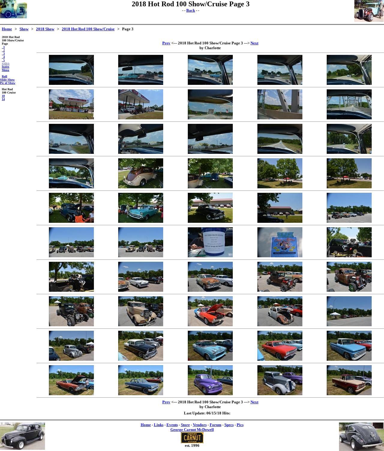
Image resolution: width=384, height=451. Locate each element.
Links (159, 425)
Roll (4, 76)
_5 (3, 60)
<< (3, 63)
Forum (215, 425)
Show (24, 29)
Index (5, 66)
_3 (3, 53)
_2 (3, 50)
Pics (240, 425)
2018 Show (45, 29)
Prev (166, 43)
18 (3, 95)
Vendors (200, 425)
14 (3, 99)
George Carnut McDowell (192, 429)
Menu (5, 70)
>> (8, 63)
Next (254, 43)
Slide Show (7, 79)
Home (7, 29)
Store (185, 425)
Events (172, 425)
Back (190, 10)
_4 (3, 56)
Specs (229, 425)
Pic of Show (7, 83)
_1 (3, 47)
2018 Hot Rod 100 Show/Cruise (88, 29)
